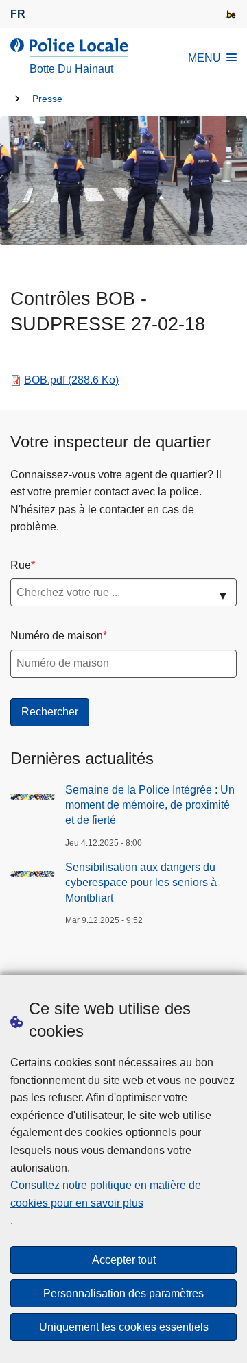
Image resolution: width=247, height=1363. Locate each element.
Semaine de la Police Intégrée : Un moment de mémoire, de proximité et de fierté (150, 805)
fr (17, 14)
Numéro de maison (56, 635)
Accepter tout (124, 1260)
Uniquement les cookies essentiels (124, 1327)
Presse (47, 99)
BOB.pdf (71, 380)
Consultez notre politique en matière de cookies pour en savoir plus (105, 1194)
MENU (204, 58)
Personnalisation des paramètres (123, 1293)
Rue (20, 565)
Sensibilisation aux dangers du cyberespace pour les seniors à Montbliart (141, 882)
